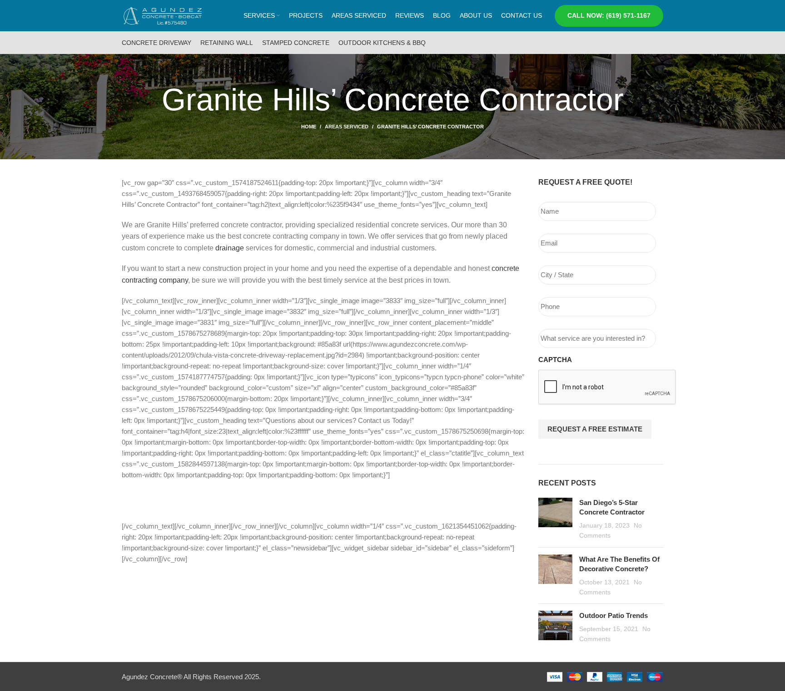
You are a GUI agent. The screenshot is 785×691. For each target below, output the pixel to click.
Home (308, 126)
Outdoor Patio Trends (613, 615)
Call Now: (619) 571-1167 (609, 15)
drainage (229, 248)
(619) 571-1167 (175, 501)
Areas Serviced (346, 126)
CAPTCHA (555, 359)
